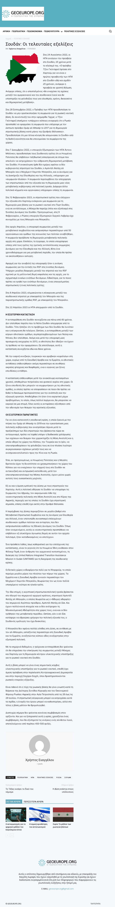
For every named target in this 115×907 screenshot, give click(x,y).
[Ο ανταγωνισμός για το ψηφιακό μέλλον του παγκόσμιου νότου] (16, 815)
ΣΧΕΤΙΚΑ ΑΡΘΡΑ (13, 802)
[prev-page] (7, 835)
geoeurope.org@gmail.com (61, 888)
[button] (110, 31)
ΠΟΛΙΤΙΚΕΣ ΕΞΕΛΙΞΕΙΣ (45, 777)
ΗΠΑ (32, 777)
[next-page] (12, 835)
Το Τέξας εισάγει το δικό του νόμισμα (19, 790)
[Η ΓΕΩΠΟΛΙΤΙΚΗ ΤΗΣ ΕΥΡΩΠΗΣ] (23, 14)
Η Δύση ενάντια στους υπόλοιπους (63, 790)
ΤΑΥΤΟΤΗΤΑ (95, 904)
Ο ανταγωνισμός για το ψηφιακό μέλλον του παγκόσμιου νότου (16, 827)
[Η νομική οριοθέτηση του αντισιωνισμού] (39, 815)
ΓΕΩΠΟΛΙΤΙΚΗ (22, 777)
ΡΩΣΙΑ (58, 777)
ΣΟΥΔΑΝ (67, 777)
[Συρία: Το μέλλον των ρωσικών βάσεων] (63, 815)
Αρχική (8, 38)
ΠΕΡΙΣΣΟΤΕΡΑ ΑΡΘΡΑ (33, 802)
